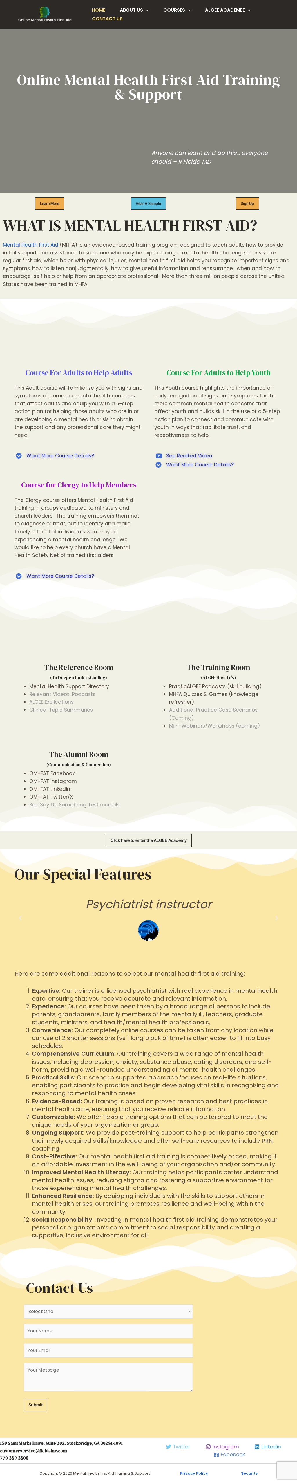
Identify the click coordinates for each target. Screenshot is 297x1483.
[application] (146, 10)
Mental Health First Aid (30, 244)
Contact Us (107, 18)
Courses (174, 10)
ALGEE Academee (225, 10)
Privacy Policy (194, 1473)
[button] (148, 203)
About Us (131, 10)
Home (98, 10)
